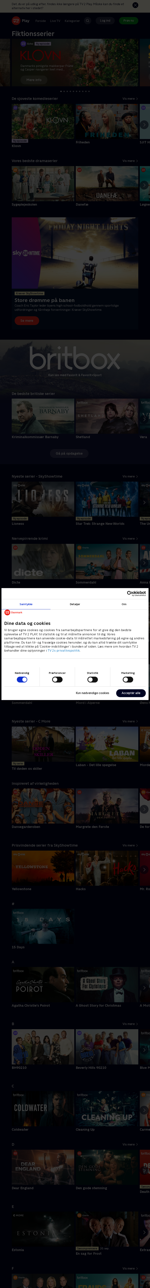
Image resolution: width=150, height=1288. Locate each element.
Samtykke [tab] (26, 603)
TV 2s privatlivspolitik (64, 650)
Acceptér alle (131, 693)
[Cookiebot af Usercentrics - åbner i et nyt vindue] (130, 593)
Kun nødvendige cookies (92, 693)
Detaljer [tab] (75, 603)
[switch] (57, 680)
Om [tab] (124, 603)
